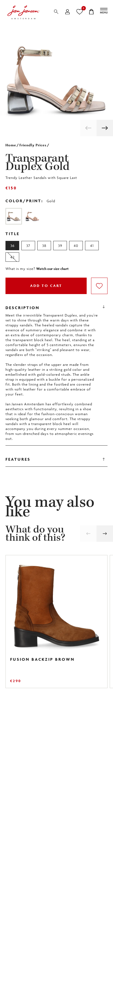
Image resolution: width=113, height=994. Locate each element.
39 (60, 245)
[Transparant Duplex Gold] (13, 216)
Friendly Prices (33, 145)
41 (92, 245)
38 (44, 245)
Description (22, 307)
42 (12, 257)
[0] (79, 12)
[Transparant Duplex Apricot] (32, 216)
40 (76, 245)
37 (28, 245)
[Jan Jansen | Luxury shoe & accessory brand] (23, 12)
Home (10, 145)
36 (12, 245)
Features (17, 459)
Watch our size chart (52, 269)
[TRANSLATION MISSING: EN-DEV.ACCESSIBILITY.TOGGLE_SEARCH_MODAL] (56, 11)
